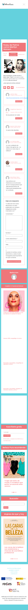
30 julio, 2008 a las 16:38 (15, 142)
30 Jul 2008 (5, 54)
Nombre (8, 233)
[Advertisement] (14, 24)
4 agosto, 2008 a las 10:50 (16, 112)
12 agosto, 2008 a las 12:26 (16, 95)
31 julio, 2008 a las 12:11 (15, 127)
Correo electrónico (12, 239)
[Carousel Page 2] (13, 492)
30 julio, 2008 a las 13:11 (15, 178)
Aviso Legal (14, 572)
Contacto (14, 574)
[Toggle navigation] (24, 4)
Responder (19, 101)
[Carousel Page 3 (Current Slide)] (14, 492)
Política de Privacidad (14, 568)
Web (7, 244)
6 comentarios (20, 87)
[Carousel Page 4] (15, 492)
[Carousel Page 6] (17, 558)
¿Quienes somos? (14, 570)
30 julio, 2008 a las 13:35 (15, 163)
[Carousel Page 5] (15, 558)
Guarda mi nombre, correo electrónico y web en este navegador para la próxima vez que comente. (14, 254)
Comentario (10, 214)
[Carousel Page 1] (12, 492)
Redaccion (21, 54)
